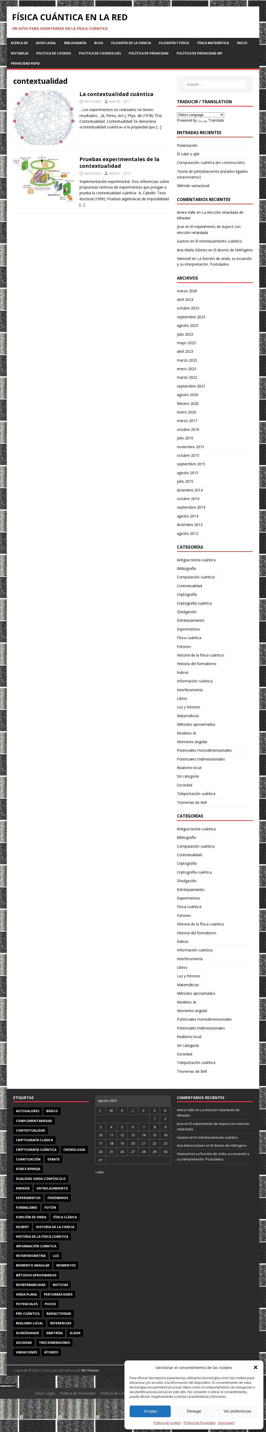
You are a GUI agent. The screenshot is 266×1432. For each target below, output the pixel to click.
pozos (50, 1304)
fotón (50, 1207)
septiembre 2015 (191, 463)
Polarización (187, 145)
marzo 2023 (187, 360)
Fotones (184, 646)
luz (56, 1256)
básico (52, 1111)
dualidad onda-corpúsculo (41, 1179)
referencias (60, 1323)
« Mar (99, 1172)
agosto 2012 (187, 533)
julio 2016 (185, 437)
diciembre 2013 (190, 524)
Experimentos (188, 629)
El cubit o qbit (188, 153)
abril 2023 (185, 351)
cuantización (28, 1159)
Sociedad (184, 785)
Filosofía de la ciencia (131, 43)
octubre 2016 (188, 429)
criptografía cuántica (36, 1149)
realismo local (29, 1323)
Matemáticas (188, 715)
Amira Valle (186, 212)
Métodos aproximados (196, 724)
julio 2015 (185, 481)
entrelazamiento (52, 1188)
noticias (60, 1285)
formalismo (26, 1207)
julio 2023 (185, 334)
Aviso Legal (46, 43)
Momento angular (192, 741)
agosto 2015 (187, 472)
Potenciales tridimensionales (201, 759)
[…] (158, 126)
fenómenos (58, 1198)
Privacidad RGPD (25, 63)
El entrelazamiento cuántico (218, 241)
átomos (51, 1352)
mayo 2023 (186, 342)
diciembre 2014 (190, 490)
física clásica (65, 1217)
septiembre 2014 (191, 507)
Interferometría (190, 689)
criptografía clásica (34, 1140)
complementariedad (34, 1121)
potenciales (27, 1304)
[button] (255, 1367)
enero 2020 (186, 412)
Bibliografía (75, 43)
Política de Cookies (53, 53)
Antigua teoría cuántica (196, 559)
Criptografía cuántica (194, 603)
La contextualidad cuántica (116, 94)
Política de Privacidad (199, 1423)
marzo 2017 (187, 420)
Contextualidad (189, 585)
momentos (66, 1265)
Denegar (194, 1411)
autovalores (27, 1111)
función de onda (31, 1217)
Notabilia (19, 53)
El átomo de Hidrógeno (233, 249)
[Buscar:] (215, 84)
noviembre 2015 (190, 446)
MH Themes (90, 1370)
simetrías (54, 1333)
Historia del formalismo (196, 663)
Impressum (226, 1423)
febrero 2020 (188, 403)
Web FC (115, 101)
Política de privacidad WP (199, 53)
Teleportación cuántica (196, 793)
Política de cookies (167, 1423)
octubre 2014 (188, 498)
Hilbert (22, 1227)
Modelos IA (186, 733)
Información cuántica (194, 681)
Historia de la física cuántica (200, 655)
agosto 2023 (187, 325)
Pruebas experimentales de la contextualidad (119, 162)
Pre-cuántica (27, 1313)
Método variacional (193, 185)
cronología (74, 1149)
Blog (98, 43)
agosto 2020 (187, 394)
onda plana (26, 1294)
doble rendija (28, 1169)
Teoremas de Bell (192, 802)
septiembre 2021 (191, 386)
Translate (216, 120)
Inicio (242, 43)
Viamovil (184, 258)
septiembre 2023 (191, 316)
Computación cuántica (196, 577)
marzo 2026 (187, 290)
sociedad (24, 1342)
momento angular (32, 1265)
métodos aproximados (36, 1275)
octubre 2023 (188, 308)
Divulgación (186, 611)
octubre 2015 (188, 455)
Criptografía (187, 594)
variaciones (26, 1352)
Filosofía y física (174, 43)
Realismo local (189, 767)
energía (23, 1188)
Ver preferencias (237, 1411)
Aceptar (150, 1411)
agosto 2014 (187, 516)
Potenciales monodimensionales (204, 750)
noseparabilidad (31, 1285)
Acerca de (19, 43)
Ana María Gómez (192, 249)
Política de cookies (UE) (100, 53)
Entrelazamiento (190, 620)
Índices (183, 672)
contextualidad (30, 1130)
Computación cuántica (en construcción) (211, 162)
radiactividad (58, 1313)
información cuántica (36, 1246)
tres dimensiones (54, 1342)
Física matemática (213, 43)
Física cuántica (189, 637)
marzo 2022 (187, 377)
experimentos (28, 1198)
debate (54, 1159)
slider (75, 1333)
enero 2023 (186, 368)
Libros (182, 698)
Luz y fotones (188, 706)
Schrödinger (27, 1333)
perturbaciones (58, 1294)
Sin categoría (188, 776)
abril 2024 (185, 299)
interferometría (31, 1256)
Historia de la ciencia (55, 1227)
